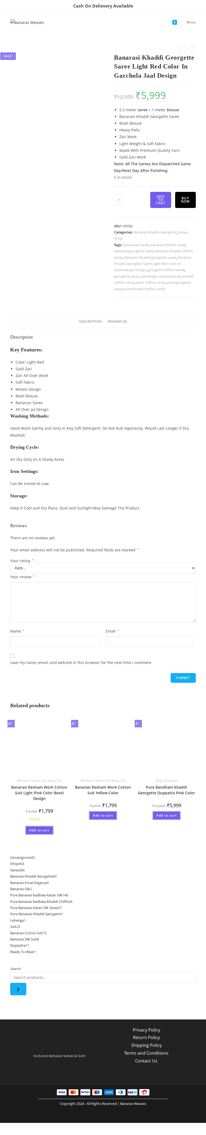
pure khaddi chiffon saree (144, 288)
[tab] (90, 322)
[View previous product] (182, 49)
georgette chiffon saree (166, 269)
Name (17, 631)
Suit (59, 780)
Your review (22, 576)
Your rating (22, 561)
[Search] (18, 989)
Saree (182, 232)
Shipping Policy (146, 1045)
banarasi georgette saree (133, 251)
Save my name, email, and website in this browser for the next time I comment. (81, 662)
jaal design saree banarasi (161, 276)
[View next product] (192, 49)
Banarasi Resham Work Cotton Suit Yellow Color (103, 790)
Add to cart (160, 199)
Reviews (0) (117, 321)
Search (15, 968)
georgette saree (126, 276)
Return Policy (146, 1037)
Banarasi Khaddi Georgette (155, 232)
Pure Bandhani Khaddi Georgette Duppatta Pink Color (166, 790)
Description (90, 321)
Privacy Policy (146, 1030)
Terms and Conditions (146, 1053)
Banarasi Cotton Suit (31, 780)
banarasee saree (136, 244)
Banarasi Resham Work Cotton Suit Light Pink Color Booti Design (39, 793)
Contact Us (146, 1061)
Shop (118, 238)
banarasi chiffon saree (168, 244)
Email (112, 631)
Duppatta (171, 780)
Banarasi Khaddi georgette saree (150, 257)
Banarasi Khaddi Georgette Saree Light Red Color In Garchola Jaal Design (152, 263)
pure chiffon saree (150, 282)
